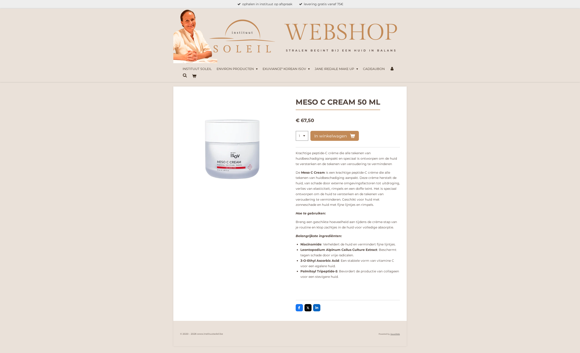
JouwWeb (395, 334)
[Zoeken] (185, 76)
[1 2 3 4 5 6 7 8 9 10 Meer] (302, 136)
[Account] (392, 69)
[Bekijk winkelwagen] (194, 76)
